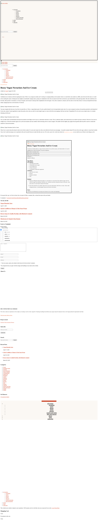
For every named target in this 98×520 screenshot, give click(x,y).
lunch (17, 12)
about (14, 20)
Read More (57, 508)
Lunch (4, 376)
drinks (17, 15)
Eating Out (5, 374)
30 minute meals (6, 368)
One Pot (5, 369)
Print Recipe (31, 143)
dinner (17, 13)
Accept (52, 508)
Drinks (4, 390)
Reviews (5, 379)
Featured (5, 378)
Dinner (4, 380)
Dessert (4, 384)
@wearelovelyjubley (5, 397)
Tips (4, 382)
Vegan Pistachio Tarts (6, 203)
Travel (4, 367)
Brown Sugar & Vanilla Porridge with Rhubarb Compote (16, 213)
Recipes (5, 381)
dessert (17, 16)
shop (14, 21)
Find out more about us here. (6, 315)
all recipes (15, 9)
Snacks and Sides (7, 386)
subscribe (15, 22)
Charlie (6, 91)
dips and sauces (19, 19)
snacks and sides (19, 17)
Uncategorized (6, 373)
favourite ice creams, (68, 132)
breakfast (18, 11)
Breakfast (5, 375)
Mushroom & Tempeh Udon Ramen (10, 219)
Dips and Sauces (6, 387)
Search (15, 31)
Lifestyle (5, 385)
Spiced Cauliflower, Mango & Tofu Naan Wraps (14, 208)
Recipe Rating (4, 226)
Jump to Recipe (49, 92)
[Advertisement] (49, 48)
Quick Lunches (6, 372)
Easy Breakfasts (6, 370)
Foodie (4, 388)
